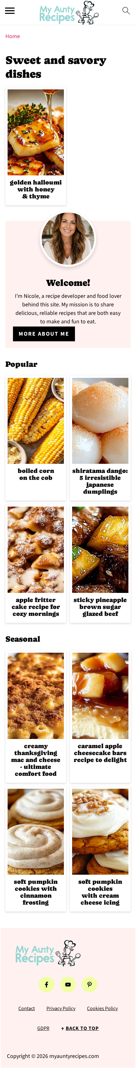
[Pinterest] (89, 984)
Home (12, 36)
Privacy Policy (60, 1008)
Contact (26, 1008)
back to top (82, 1028)
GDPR (43, 1028)
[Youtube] (68, 984)
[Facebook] (46, 984)
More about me (44, 334)
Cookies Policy (102, 1008)
